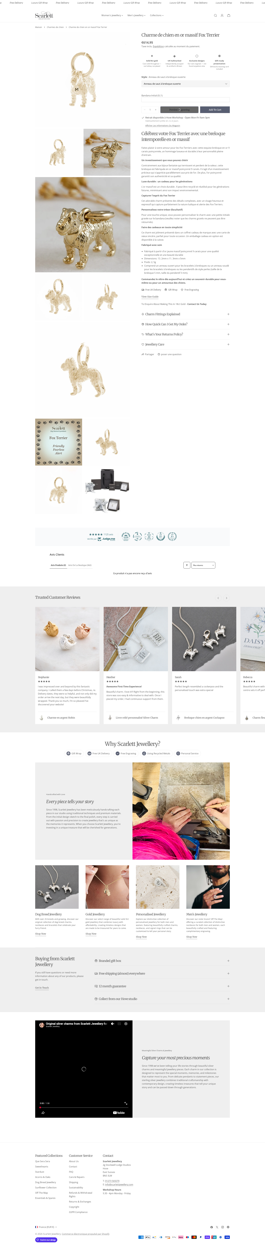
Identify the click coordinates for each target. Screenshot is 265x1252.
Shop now (40, 933)
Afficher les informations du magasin (162, 125)
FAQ (71, 1171)
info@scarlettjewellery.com (119, 1184)
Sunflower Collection (46, 1187)
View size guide (149, 296)
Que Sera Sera (42, 1161)
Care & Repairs (76, 1177)
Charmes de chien (55, 27)
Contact (73, 1166)
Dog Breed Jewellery (45, 1182)
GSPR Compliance (78, 1212)
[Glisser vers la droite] (226, 598)
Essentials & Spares (45, 1198)
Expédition (158, 46)
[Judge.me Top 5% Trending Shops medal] (172, 536)
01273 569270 (112, 1180)
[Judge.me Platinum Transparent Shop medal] (137, 536)
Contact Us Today (196, 304)
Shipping (73, 1182)
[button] (185, 95)
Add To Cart (215, 109)
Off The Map (41, 1192)
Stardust (39, 1171)
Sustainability (76, 1187)
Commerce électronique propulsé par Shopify (85, 1233)
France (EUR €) (46, 1227)
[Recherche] (215, 15)
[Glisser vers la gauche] (218, 598)
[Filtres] (186, 565)
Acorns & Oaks (42, 1177)
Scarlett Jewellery (52, 1233)
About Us (74, 1161)
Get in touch (42, 987)
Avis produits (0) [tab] (58, 565)
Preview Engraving (179, 109)
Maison (38, 27)
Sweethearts (41, 1166)
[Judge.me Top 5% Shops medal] (160, 536)
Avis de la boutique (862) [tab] (80, 565)
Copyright (74, 1206)
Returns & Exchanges (80, 1201)
